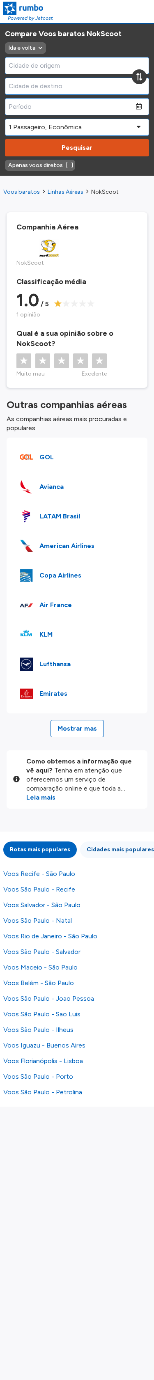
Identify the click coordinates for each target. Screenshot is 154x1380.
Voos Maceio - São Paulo (40, 967)
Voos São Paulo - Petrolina (42, 1092)
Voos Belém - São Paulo (38, 983)
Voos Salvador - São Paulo (41, 905)
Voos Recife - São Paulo (39, 874)
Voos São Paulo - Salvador (41, 952)
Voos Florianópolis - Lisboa (43, 1061)
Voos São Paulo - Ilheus (38, 1030)
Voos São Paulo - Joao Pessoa (48, 998)
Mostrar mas (77, 728)
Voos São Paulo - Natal (37, 920)
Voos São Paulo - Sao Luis (41, 1014)
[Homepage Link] (28, 8)
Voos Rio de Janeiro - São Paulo (50, 936)
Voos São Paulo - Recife (39, 889)
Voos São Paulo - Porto (38, 1076)
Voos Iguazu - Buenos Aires (44, 1045)
